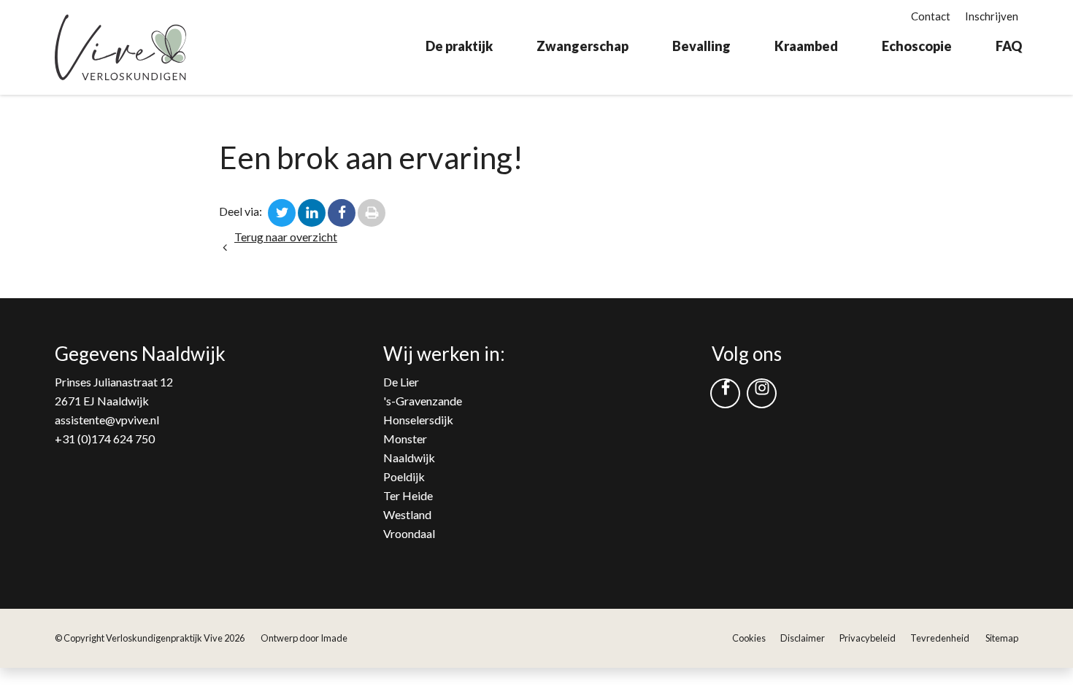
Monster (405, 438)
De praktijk (459, 46)
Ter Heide (408, 495)
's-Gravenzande (422, 401)
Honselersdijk (418, 420)
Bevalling (701, 46)
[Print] (371, 211)
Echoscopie (917, 46)
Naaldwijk (409, 457)
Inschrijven (991, 16)
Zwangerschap (582, 46)
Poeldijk (404, 476)
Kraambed (806, 46)
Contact (930, 16)
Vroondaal (409, 533)
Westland (407, 514)
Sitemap (1001, 638)
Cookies (749, 638)
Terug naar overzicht (285, 237)
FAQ (1009, 46)
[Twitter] (282, 211)
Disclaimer (802, 638)
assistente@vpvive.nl (107, 420)
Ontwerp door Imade (304, 638)
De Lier (401, 382)
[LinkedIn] (312, 211)
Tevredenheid (939, 638)
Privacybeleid (867, 638)
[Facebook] (341, 211)
